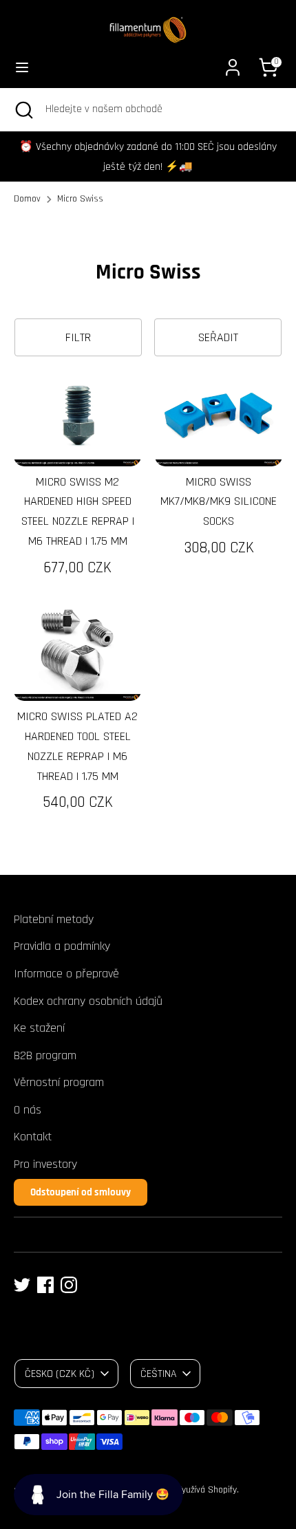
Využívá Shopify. (208, 1490)
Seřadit (218, 337)
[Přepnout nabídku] (22, 67)
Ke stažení (39, 1028)
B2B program (45, 1055)
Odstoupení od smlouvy (80, 1192)
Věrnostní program (59, 1082)
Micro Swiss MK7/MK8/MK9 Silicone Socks (218, 502)
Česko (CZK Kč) (59, 1373)
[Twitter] (22, 1285)
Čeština (158, 1373)
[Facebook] (45, 1285)
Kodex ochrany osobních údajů (88, 1001)
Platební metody (54, 919)
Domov (27, 199)
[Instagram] (69, 1285)
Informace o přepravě (66, 974)
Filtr (78, 337)
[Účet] (232, 63)
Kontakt (33, 1137)
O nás (27, 1110)
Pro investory (45, 1164)
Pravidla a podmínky (62, 946)
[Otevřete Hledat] (22, 109)
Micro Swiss (80, 199)
